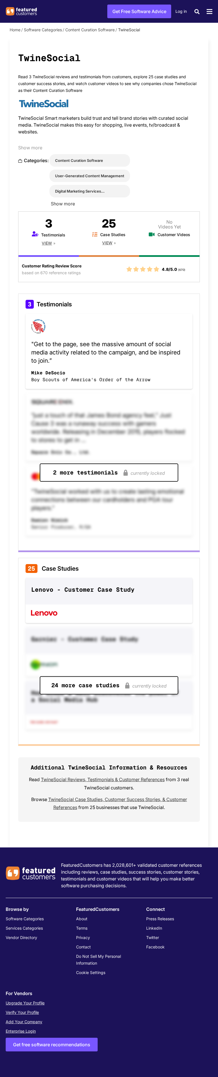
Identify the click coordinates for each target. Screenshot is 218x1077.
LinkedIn (154, 928)
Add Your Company (24, 1021)
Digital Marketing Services (78, 191)
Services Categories (24, 928)
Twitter (152, 937)
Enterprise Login (21, 1031)
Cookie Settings (90, 972)
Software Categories (43, 29)
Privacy (83, 937)
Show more (30, 147)
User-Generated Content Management (89, 176)
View (47, 243)
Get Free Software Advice (139, 11)
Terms (81, 928)
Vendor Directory (21, 937)
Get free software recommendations (51, 1044)
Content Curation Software (90, 29)
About (81, 918)
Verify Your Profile (22, 1012)
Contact (83, 946)
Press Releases (160, 918)
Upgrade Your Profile (25, 1002)
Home (15, 29)
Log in (181, 11)
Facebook (155, 946)
